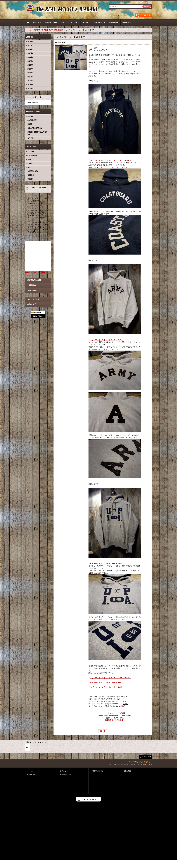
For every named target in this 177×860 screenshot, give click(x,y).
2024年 (30, 49)
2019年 (30, 69)
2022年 (30, 57)
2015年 (30, 85)
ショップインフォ (34, 299)
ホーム (30, 771)
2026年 (30, 42)
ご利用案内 (31, 285)
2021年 (30, 61)
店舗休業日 (32, 774)
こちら (123, 701)
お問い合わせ (32, 290)
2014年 (30, 89)
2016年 (30, 81)
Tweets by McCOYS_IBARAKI (36, 273)
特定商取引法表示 (34, 280)
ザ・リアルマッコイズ (61, 8)
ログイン (114, 15)
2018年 (30, 73)
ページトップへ (146, 756)
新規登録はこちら (127, 15)
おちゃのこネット (145, 762)
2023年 (30, 53)
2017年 (30, 77)
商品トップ (31, 304)
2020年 (30, 65)
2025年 (30, 45)
